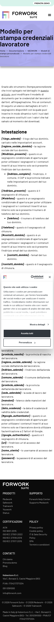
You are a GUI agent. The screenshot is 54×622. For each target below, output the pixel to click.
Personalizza (25, 342)
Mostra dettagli (37, 324)
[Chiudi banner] (50, 277)
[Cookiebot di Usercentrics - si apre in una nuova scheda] (32, 277)
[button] (49, 15)
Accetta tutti (27, 333)
